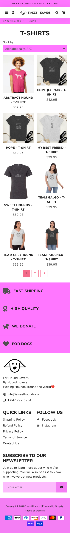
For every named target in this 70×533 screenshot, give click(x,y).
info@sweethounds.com (24, 394)
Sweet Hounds (12, 21)
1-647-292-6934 (19, 400)
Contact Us (11, 443)
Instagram (48, 425)
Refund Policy (12, 425)
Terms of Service (15, 437)
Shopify (59, 506)
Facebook (48, 419)
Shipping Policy (14, 419)
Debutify (40, 510)
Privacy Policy (13, 431)
